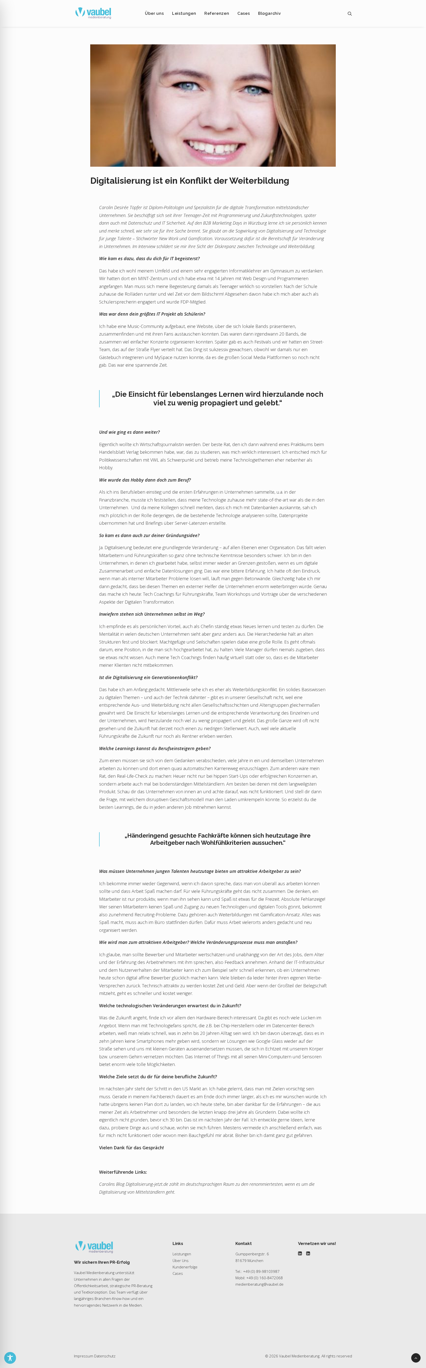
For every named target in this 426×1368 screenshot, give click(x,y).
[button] (350, 13)
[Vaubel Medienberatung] (93, 13)
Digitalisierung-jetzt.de (147, 1184)
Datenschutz (104, 1355)
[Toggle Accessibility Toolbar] (10, 1357)
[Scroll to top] (416, 1357)
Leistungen (184, 13)
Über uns (154, 13)
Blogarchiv (269, 13)
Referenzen (216, 13)
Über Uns (181, 1260)
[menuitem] (154, 13)
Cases (243, 13)
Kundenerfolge (185, 1266)
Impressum (83, 1355)
